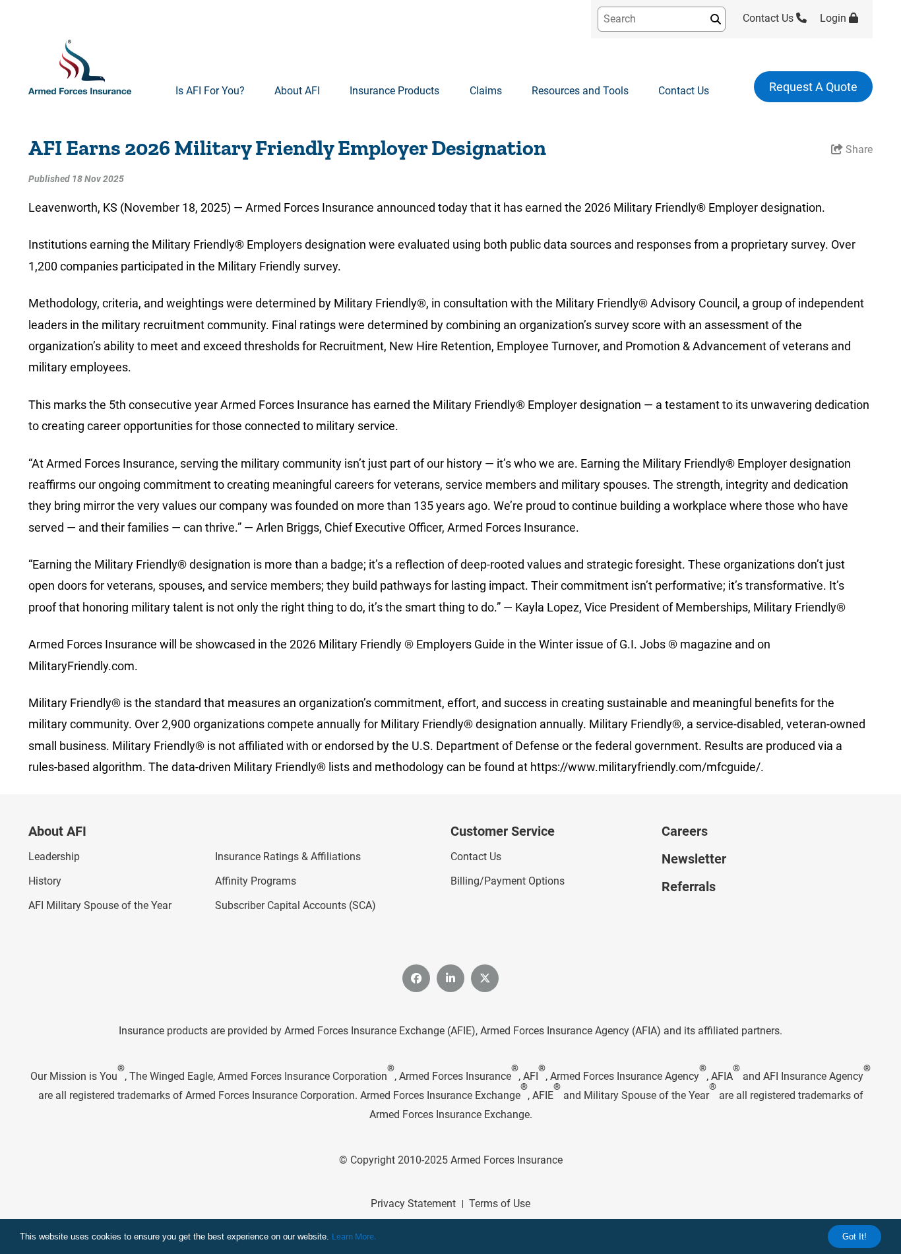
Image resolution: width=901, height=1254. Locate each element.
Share (858, 149)
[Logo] (79, 67)
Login (834, 18)
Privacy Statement (413, 1203)
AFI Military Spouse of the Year (99, 905)
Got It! (854, 1236)
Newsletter (694, 859)
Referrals (689, 886)
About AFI (297, 90)
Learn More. (354, 1236)
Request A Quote (813, 87)
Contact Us (769, 18)
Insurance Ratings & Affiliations (288, 856)
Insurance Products (394, 90)
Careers (685, 831)
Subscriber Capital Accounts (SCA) (295, 905)
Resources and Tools (580, 90)
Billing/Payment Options (507, 881)
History (44, 881)
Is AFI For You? (210, 90)
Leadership (54, 856)
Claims (486, 90)
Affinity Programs (255, 881)
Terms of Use (499, 1203)
